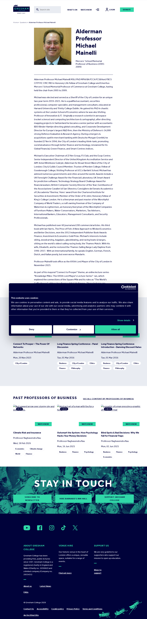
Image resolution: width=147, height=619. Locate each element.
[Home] (21, 10)
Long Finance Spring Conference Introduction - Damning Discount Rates (121, 345)
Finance (62, 368)
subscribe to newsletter (32, 498)
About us (28, 586)
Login (112, 10)
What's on (72, 10)
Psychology (89, 452)
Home (15, 22)
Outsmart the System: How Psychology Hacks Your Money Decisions (77, 434)
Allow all (115, 329)
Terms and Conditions (92, 609)
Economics (19, 449)
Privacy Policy (73, 609)
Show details (123, 320)
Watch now (86, 10)
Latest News (45, 586)
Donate (127, 10)
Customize (71, 329)
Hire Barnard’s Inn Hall (73, 498)
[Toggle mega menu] (97, 9)
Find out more (65, 573)
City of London (21, 363)
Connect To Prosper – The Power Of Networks (31, 345)
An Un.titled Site (31, 615)
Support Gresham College (115, 498)
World (17, 454)
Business (62, 363)
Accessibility (43, 609)
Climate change (36, 449)
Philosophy (75, 368)
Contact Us (29, 609)
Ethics (92, 363)
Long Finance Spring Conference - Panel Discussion (77, 345)
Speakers (23, 22)
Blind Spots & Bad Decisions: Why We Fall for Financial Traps (120, 434)
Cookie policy (57, 609)
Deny (31, 329)
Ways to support (97, 571)
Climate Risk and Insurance (27, 432)
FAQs (26, 592)
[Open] (27, 527)
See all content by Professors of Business (108, 399)
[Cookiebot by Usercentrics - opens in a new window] (123, 287)
